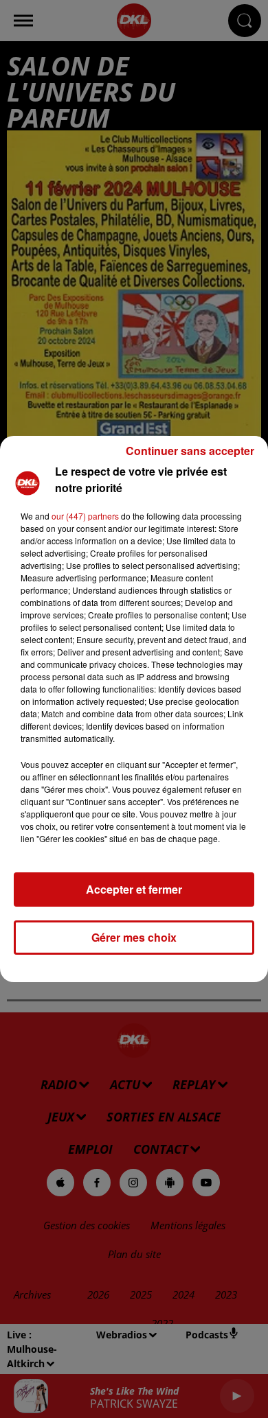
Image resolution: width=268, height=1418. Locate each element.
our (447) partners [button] (85, 516)
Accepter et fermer (134, 889)
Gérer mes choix (134, 937)
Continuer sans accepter (190, 450)
